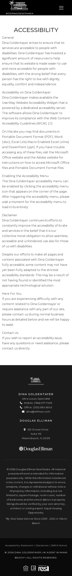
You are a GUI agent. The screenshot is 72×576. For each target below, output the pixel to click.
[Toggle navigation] (61, 8)
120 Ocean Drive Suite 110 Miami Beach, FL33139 (36, 434)
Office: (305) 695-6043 (37, 407)
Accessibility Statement (19, 545)
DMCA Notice (59, 545)
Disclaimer (42, 545)
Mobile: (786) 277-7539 (37, 402)
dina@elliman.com (37, 411)
